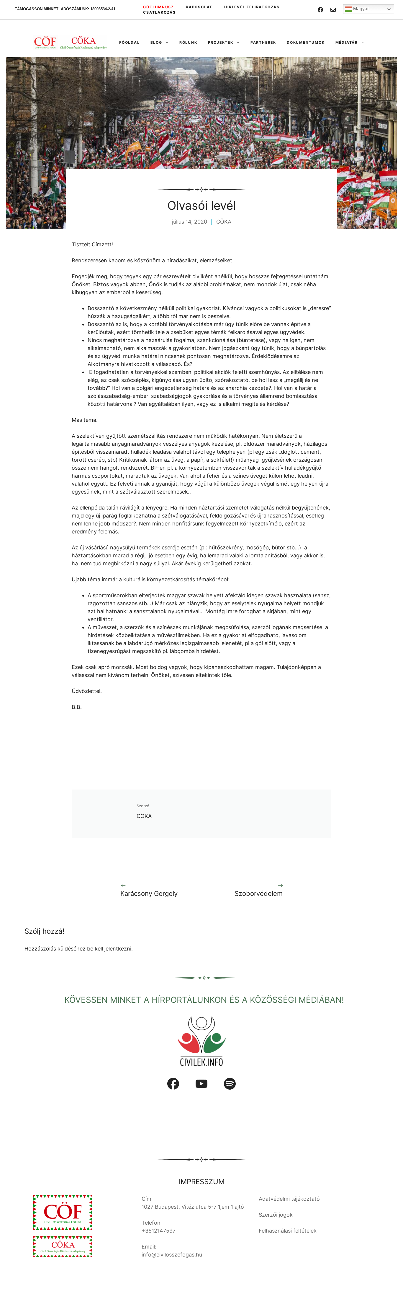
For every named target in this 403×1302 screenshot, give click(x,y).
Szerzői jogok (276, 1215)
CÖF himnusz (158, 7)
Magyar (360, 8)
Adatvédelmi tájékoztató (289, 1199)
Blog (156, 42)
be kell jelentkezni (109, 948)
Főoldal (129, 42)
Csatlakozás (159, 12)
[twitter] (333, 9)
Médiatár (346, 42)
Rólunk (188, 42)
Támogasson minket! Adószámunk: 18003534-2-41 (65, 9)
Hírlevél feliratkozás (252, 7)
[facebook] (320, 9)
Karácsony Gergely (149, 893)
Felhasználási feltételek (288, 1231)
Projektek (220, 42)
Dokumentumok (306, 42)
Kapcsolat (199, 7)
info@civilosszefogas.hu (172, 1254)
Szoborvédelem (259, 893)
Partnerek (263, 42)
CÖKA (223, 222)
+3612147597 (159, 1231)
